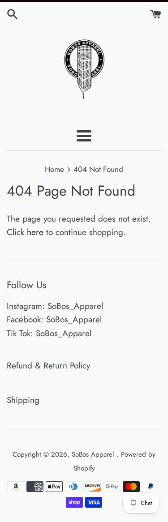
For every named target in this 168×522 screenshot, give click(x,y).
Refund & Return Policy (48, 365)
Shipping (23, 400)
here (35, 232)
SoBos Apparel (94, 454)
